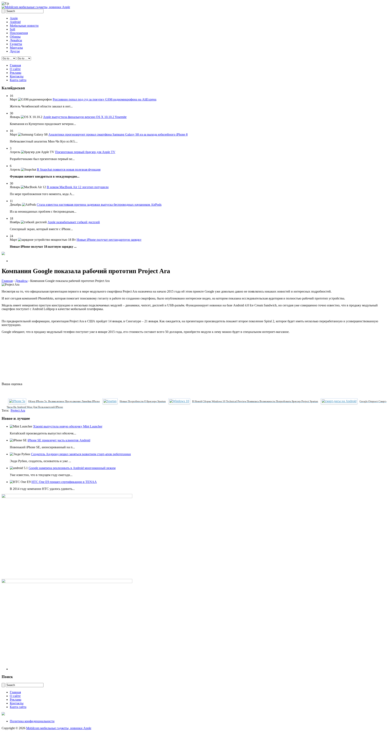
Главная (15, 65)
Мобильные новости (24, 25)
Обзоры (15, 36)
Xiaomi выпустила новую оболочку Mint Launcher (67, 426)
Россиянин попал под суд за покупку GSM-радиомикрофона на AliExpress (104, 99)
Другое (15, 51)
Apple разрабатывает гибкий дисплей (74, 222)
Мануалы (16, 47)
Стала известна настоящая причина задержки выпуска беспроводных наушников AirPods (99, 204)
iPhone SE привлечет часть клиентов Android (59, 440)
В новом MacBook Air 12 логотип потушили (78, 187)
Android (15, 22)
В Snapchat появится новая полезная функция (68, 169)
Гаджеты (16, 44)
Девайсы (16, 40)
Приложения (19, 33)
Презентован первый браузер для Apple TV (85, 152)
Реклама (15, 72)
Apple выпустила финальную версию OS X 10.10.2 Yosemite (85, 117)
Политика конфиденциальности (32, 721)
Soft (12, 29)
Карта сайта (18, 80)
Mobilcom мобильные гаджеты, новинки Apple (58, 728)
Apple (14, 18)
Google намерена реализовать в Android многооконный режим (72, 468)
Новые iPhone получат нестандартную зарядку (109, 239)
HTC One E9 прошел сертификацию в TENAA (64, 482)
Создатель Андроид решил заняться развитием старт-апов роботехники (81, 454)
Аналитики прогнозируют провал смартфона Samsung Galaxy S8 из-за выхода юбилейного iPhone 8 (118, 134)
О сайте (15, 69)
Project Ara (18, 410)
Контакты (16, 76)
